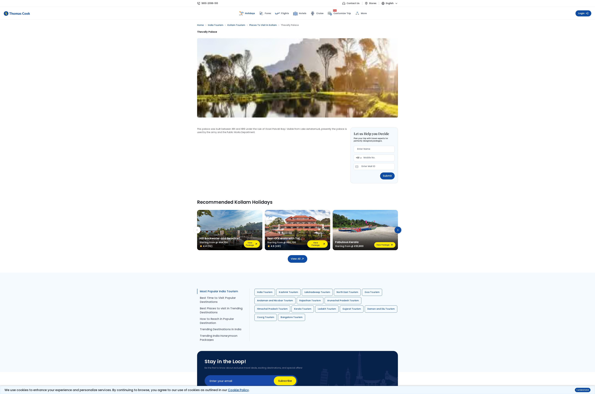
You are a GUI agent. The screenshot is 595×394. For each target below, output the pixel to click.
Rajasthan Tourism (310, 300)
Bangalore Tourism (291, 317)
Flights (285, 13)
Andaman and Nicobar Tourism (275, 300)
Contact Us (353, 3)
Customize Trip (342, 13)
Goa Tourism (372, 292)
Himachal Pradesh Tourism (272, 308)
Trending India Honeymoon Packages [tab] (218, 338)
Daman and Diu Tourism (381, 308)
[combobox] (359, 158)
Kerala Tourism (302, 308)
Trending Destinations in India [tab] (220, 329)
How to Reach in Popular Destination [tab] (217, 321)
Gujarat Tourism (351, 308)
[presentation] (197, 230)
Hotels (302, 13)
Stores (372, 3)
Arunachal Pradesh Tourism (343, 300)
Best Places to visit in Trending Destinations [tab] (221, 310)
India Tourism (264, 292)
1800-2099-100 (209, 3)
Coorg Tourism (265, 317)
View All (295, 259)
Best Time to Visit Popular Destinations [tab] (218, 300)
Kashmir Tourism (288, 292)
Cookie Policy (238, 390)
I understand (583, 390)
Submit (387, 176)
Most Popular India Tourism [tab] (219, 291)
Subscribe (285, 381)
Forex (268, 13)
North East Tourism (347, 292)
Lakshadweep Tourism (317, 292)
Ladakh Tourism (327, 308)
